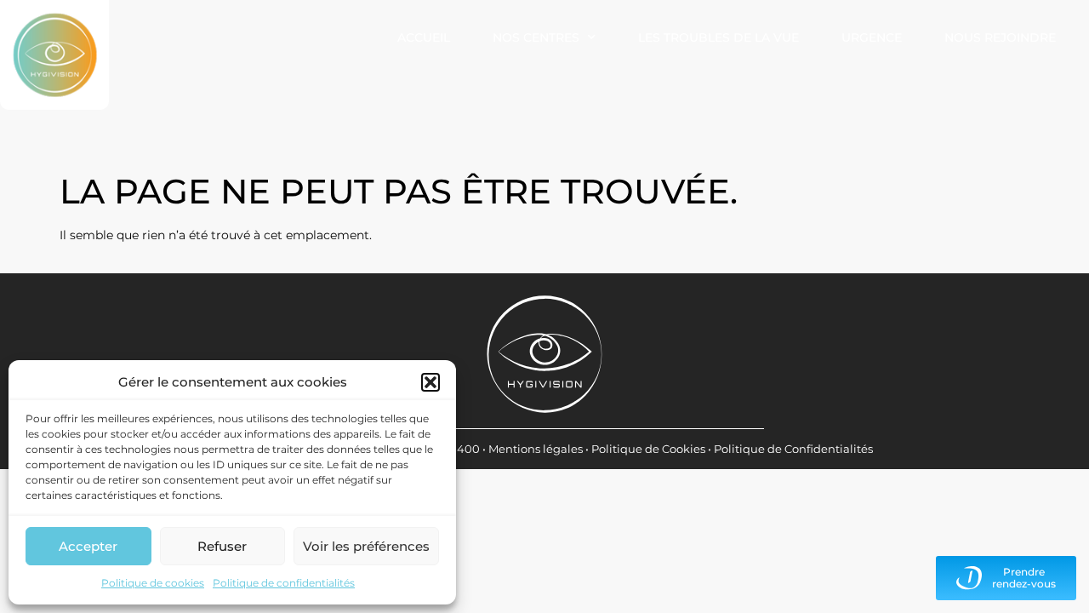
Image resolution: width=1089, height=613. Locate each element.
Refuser (222, 546)
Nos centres (536, 37)
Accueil (423, 37)
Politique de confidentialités (284, 582)
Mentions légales (535, 448)
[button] (430, 382)
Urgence (871, 37)
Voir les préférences (366, 546)
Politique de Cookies (648, 448)
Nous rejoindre (1000, 37)
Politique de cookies (152, 582)
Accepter (88, 546)
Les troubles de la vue (718, 37)
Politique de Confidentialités (793, 448)
